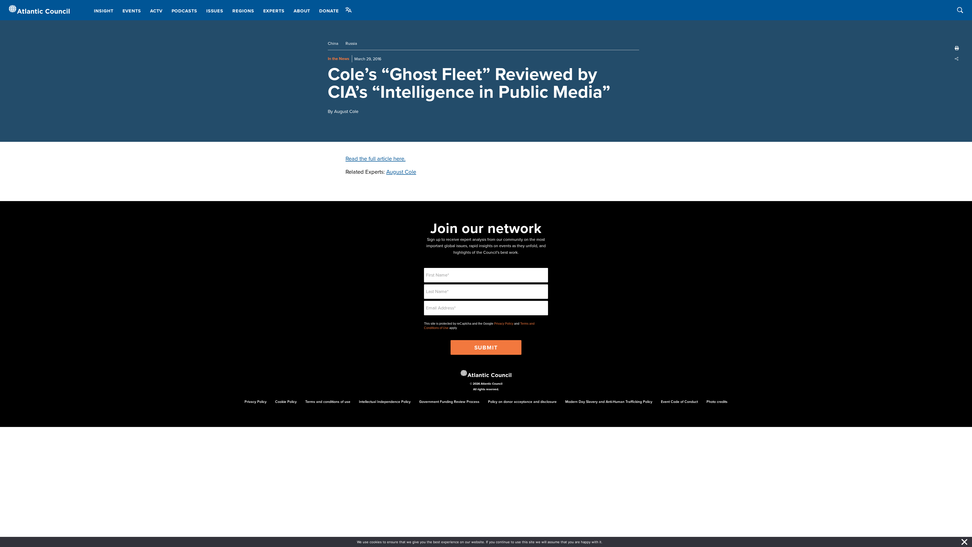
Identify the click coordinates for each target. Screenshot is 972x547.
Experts (274, 11)
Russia (351, 43)
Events (132, 11)
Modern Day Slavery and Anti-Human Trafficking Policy (608, 401)
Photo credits (716, 401)
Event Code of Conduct (679, 401)
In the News (338, 59)
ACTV (156, 11)
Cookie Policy (286, 401)
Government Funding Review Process (449, 401)
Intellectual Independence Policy (385, 401)
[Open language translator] (348, 9)
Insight (103, 11)
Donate (329, 11)
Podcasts (184, 11)
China (333, 43)
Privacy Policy (503, 323)
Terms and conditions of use (327, 401)
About (302, 11)
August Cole (401, 171)
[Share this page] (957, 59)
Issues (214, 11)
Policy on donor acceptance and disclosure (522, 401)
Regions (243, 11)
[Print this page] (957, 48)
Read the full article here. (376, 158)
